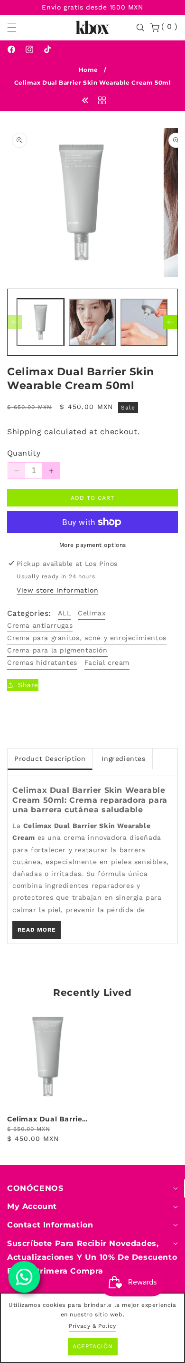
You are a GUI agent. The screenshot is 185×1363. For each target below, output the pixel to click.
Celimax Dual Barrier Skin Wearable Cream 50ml (47, 1119)
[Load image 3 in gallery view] (143, 322)
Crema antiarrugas (40, 625)
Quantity (23, 453)
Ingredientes (123, 758)
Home (88, 69)
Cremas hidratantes (42, 662)
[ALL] (102, 100)
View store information (57, 590)
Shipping (24, 431)
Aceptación (93, 1346)
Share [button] (28, 685)
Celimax (91, 613)
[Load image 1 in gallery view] (40, 322)
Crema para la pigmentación (57, 650)
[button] (17, 27)
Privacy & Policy (92, 1326)
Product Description (49, 758)
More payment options (92, 545)
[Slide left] (15, 322)
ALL (64, 613)
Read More (37, 929)
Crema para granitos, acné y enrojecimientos (86, 638)
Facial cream (107, 662)
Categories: (29, 613)
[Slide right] (170, 322)
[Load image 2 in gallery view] (92, 322)
